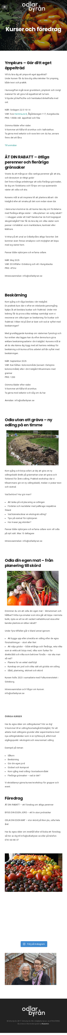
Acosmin (45, 1024)
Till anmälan (11, 145)
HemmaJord (20, 114)
